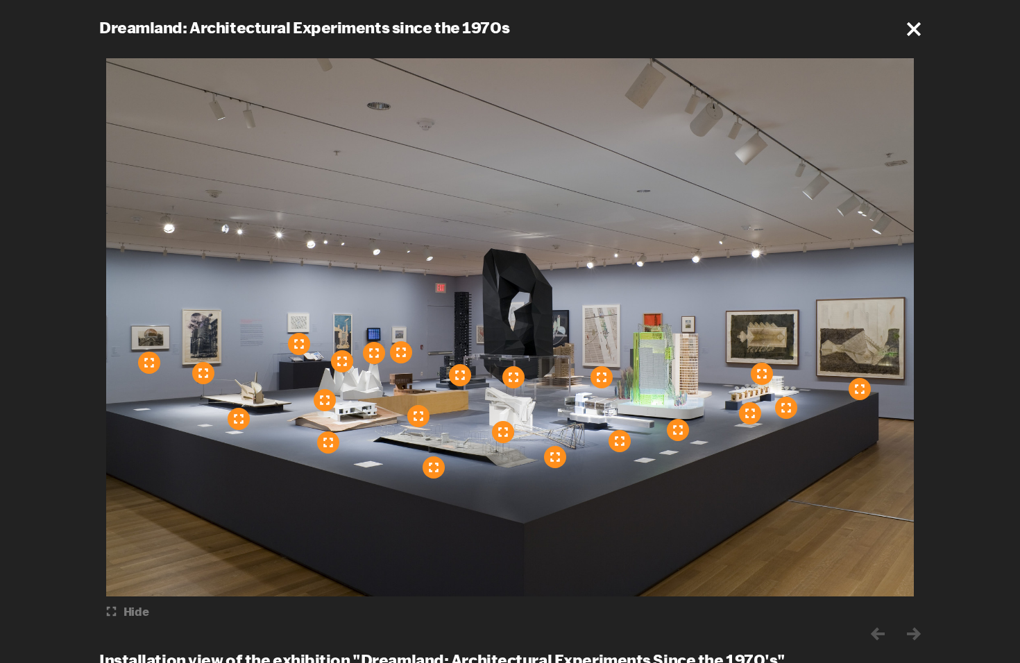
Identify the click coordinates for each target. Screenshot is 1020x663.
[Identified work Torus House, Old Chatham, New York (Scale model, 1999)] (328, 442)
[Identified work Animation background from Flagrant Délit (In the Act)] (401, 352)
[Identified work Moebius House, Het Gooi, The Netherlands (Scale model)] (433, 467)
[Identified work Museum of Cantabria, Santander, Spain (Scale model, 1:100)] (324, 400)
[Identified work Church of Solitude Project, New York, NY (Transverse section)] (859, 389)
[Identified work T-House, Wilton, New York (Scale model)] (418, 416)
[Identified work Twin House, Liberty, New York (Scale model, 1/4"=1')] (503, 432)
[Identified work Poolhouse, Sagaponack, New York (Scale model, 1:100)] (619, 441)
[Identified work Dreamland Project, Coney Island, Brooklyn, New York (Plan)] (342, 361)
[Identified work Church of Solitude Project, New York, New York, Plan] (762, 373)
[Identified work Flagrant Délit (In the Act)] (374, 353)
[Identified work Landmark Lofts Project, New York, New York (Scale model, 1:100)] (460, 375)
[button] (913, 29)
